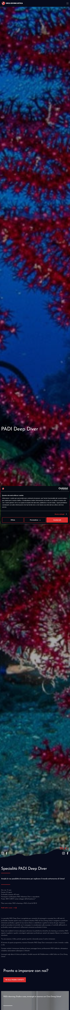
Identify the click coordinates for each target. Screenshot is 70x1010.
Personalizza (34, 520)
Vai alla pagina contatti (14, 980)
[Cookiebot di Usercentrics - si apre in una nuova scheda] (60, 488)
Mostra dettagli (59, 514)
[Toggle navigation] (67, 3)
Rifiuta (13, 520)
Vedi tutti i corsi (6, 908)
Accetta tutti (57, 520)
